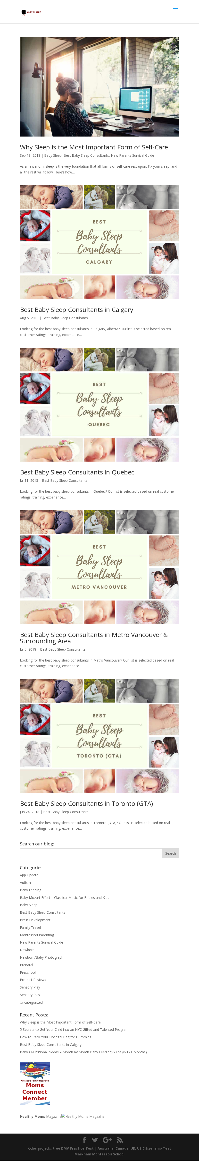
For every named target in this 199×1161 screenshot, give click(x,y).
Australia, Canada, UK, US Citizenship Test (134, 1148)
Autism (25, 882)
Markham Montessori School (99, 1154)
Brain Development (35, 920)
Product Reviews (33, 979)
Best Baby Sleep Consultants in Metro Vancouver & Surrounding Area (94, 637)
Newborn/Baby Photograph (41, 957)
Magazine (40, 1116)
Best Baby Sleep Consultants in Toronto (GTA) (86, 803)
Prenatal (26, 965)
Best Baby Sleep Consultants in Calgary (76, 309)
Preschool (28, 972)
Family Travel (30, 927)
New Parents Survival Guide (132, 155)
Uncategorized (31, 1002)
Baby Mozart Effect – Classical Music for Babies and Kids (64, 897)
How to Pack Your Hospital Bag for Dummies (55, 1037)
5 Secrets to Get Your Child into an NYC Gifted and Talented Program (74, 1029)
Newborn (27, 949)
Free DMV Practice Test (73, 1148)
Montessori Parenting (37, 935)
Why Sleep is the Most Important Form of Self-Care (94, 147)
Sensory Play (30, 987)
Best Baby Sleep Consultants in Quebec (77, 472)
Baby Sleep (53, 155)
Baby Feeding (30, 890)
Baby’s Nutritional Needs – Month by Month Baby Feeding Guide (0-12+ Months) (83, 1052)
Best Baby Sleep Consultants (86, 155)
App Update (29, 875)
